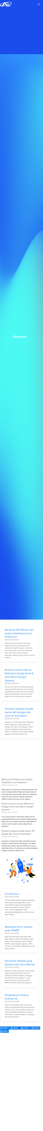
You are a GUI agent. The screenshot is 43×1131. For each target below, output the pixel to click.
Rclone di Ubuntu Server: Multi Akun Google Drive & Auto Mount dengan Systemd (18, 806)
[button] (38, 4)
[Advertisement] (21, 31)
